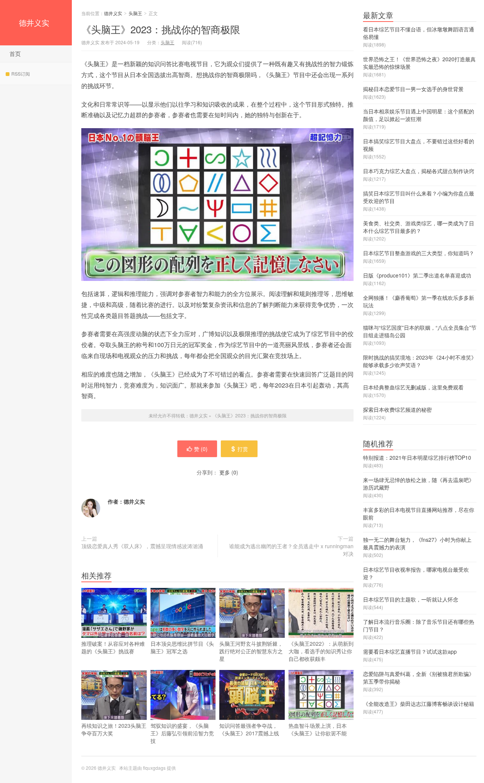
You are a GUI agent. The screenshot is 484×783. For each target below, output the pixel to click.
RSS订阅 (20, 73)
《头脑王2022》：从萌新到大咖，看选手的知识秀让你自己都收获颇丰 (321, 651)
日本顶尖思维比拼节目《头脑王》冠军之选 (182, 647)
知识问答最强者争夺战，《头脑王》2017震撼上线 (249, 729)
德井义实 (34, 22)
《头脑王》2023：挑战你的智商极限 (160, 29)
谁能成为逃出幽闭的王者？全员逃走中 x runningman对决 (291, 549)
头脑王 (135, 13)
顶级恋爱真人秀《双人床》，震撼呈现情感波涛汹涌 (142, 546)
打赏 (242, 449)
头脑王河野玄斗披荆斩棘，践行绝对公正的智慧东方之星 (251, 651)
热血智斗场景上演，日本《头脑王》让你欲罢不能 (318, 729)
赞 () (201, 449)
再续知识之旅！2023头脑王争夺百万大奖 (113, 729)
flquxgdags (154, 767)
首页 (15, 53)
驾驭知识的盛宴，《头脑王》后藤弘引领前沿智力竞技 (182, 733)
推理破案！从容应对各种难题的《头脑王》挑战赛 (113, 647)
